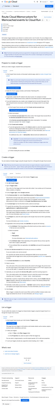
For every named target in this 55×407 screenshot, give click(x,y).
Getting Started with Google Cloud (32, 383)
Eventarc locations (24, 221)
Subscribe (24, 400)
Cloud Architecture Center (32, 389)
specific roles (41, 256)
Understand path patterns (41, 168)
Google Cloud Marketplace (5, 386)
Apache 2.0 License (21, 369)
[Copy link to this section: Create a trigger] (15, 157)
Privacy (11, 397)
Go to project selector (13, 88)
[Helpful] (50, 11)
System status (18, 387)
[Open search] (34, 2)
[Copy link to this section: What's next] (12, 348)
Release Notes (18, 385)
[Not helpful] (52, 11)
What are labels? (45, 286)
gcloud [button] (11, 70)
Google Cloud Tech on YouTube (46, 390)
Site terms (16, 397)
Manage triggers (39, 293)
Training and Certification (34, 392)
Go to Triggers (11, 180)
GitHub (29, 380)
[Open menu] (2, 1)
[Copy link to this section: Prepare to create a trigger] (24, 63)
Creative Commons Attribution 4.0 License (40, 367)
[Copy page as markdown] (47, 20)
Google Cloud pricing (6, 382)
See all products (5, 380)
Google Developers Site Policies (40, 369)
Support (17, 382)
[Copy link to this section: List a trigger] (13, 307)
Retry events (22, 282)
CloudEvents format (32, 42)
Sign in (51, 1)
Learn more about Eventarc (11, 351)
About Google (5, 397)
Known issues (25, 214)
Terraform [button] (18, 173)
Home (3, 11)
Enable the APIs (11, 94)
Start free (49, 6)
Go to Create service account (18, 110)
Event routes (19, 56)
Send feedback (47, 17)
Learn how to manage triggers (12, 354)
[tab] (5, 70)
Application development (19, 11)
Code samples (31, 386)
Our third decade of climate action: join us (39, 397)
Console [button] (5, 70)
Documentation (9, 11)
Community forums (19, 380)
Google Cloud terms (24, 397)
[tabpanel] (27, 112)
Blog (43, 380)
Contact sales (5, 388)
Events (43, 382)
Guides (5, 13)
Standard (16, 6)
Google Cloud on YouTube (47, 387)
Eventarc (7, 6)
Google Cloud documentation (42, 197)
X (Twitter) (44, 385)
